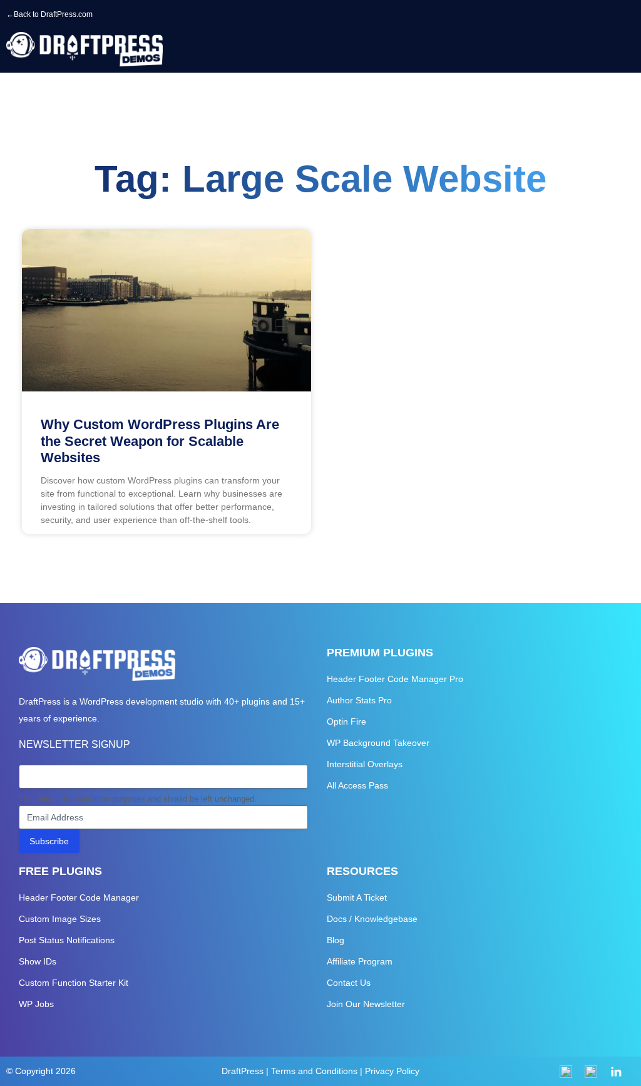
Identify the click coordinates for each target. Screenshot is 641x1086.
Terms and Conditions (314, 1071)
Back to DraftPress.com (53, 14)
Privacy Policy (392, 1071)
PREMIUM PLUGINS (380, 652)
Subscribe (49, 841)
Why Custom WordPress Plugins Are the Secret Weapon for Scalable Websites (160, 440)
